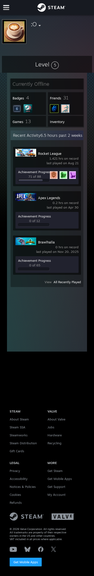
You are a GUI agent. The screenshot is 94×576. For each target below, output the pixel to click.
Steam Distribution (23, 443)
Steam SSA (17, 427)
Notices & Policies (23, 487)
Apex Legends (49, 198)
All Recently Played (67, 282)
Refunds (16, 502)
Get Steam (55, 471)
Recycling (54, 443)
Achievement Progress (34, 172)
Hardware (54, 435)
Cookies (15, 495)
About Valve (56, 419)
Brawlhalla (46, 242)
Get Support (56, 487)
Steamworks (18, 435)
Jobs (50, 427)
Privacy (15, 471)
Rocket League (49, 153)
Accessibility (18, 479)
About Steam (19, 419)
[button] (47, 64)
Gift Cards (17, 451)
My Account (56, 495)
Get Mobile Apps (25, 562)
